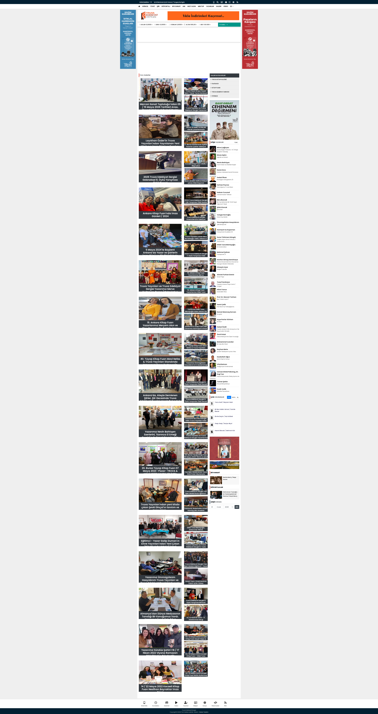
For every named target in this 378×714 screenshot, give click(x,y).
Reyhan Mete (222, 349)
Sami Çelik (221, 304)
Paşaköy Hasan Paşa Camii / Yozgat (226, 285)
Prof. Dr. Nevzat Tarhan (226, 297)
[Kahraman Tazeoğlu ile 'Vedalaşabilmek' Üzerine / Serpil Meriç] (216, 495)
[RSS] (237, 2)
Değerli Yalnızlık (222, 269)
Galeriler (167, 706)
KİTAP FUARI (215, 88)
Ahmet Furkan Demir (225, 275)
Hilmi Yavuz (222, 289)
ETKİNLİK (214, 96)
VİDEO (225, 6)
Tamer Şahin (222, 382)
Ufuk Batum (222, 364)
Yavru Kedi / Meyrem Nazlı (222, 403)
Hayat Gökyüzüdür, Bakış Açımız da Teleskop (224, 377)
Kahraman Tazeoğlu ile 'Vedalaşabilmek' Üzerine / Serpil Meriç (230, 494)
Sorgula (219, 314)
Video (176, 706)
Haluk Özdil (222, 327)
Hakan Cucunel (223, 192)
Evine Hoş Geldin (222, 217)
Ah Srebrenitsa (221, 247)
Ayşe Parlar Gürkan (225, 319)
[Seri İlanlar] (229, 2)
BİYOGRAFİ (176, 6)
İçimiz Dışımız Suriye (223, 359)
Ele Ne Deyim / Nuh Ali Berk (222, 417)
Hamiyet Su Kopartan (226, 230)
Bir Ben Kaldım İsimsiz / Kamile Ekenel (223, 410)
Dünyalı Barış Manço (223, 384)
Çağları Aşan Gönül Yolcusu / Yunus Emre (226, 240)
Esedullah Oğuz (223, 357)
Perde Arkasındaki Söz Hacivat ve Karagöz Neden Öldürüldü (227, 263)
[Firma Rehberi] (226, 2)
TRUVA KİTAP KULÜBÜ (219, 79)
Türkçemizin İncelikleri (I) (225, 232)
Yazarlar (186, 706)
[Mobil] (213, 2)
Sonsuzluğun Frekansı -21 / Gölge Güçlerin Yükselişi (227, 151)
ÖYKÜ (152, 6)
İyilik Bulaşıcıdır (221, 224)
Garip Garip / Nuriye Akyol (221, 424)
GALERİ (218, 6)
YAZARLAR (210, 6)
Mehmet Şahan (223, 252)
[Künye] (233, 2)
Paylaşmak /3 (221, 254)
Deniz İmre (221, 170)
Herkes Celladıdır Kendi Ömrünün (227, 172)
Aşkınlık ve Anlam (222, 157)
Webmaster (215, 706)
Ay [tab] (237, 397)
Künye (205, 706)
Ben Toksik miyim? (223, 299)
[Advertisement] (189, 58)
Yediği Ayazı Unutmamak (225, 366)
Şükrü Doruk (222, 207)
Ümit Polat (221, 334)
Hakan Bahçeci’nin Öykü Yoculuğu (228, 337)
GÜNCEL (145, 6)
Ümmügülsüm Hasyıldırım (228, 222)
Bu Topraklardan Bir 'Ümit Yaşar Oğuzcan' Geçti (227, 203)
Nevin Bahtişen (223, 162)
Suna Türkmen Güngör (226, 237)
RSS (225, 706)
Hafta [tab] (233, 397)
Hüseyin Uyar (222, 267)
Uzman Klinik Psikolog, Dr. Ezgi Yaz (227, 373)
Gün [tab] (229, 397)
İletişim (195, 706)
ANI (184, 6)
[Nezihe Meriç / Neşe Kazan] (216, 480)
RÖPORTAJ (166, 6)
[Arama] (217, 2)
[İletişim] (222, 2)
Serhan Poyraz (223, 185)
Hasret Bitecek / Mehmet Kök (164, 2)
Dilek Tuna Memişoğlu (226, 245)
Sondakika (155, 706)
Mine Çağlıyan (223, 147)
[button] (231, 6)
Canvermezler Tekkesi (224, 195)
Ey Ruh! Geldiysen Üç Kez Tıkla (226, 351)
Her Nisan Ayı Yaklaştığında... (226, 307)
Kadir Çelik (221, 389)
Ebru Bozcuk (222, 200)
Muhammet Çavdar (225, 342)
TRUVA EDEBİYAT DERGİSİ (220, 92)
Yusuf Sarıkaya (223, 282)
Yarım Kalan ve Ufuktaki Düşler (226, 165)
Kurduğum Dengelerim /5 (225, 180)
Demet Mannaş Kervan (226, 312)
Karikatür (215, 84)
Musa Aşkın (222, 155)
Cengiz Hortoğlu (224, 215)
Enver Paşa (220, 277)
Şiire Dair (220, 209)
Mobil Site (144, 706)
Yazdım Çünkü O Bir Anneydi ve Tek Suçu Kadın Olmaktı (228, 330)
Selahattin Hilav (222, 292)
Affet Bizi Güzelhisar (223, 391)
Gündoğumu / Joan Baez (225, 187)
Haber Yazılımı (203, 712)
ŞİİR (158, 6)
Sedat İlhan (222, 177)
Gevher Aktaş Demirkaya (227, 260)
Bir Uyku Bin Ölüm (222, 344)
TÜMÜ (236, 142)
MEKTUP (201, 6)
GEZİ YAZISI (191, 6)
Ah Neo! (219, 322)
